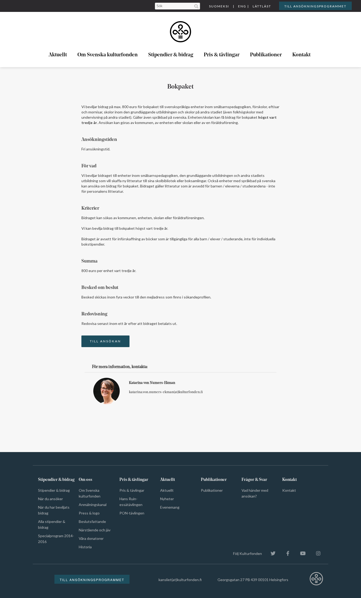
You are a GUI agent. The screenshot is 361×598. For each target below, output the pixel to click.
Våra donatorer (91, 538)
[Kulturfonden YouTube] (300, 553)
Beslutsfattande (92, 521)
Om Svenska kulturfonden (107, 55)
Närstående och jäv (94, 530)
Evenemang (169, 507)
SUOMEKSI (219, 6)
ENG (242, 6)
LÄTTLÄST (262, 6)
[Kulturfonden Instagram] (315, 553)
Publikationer (266, 55)
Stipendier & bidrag (170, 55)
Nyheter (167, 498)
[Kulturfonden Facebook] (285, 553)
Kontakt (301, 55)
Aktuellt (58, 55)
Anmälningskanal (93, 504)
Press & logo (89, 513)
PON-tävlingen (131, 513)
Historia (85, 547)
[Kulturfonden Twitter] (270, 553)
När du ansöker (50, 498)
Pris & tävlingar (221, 55)
